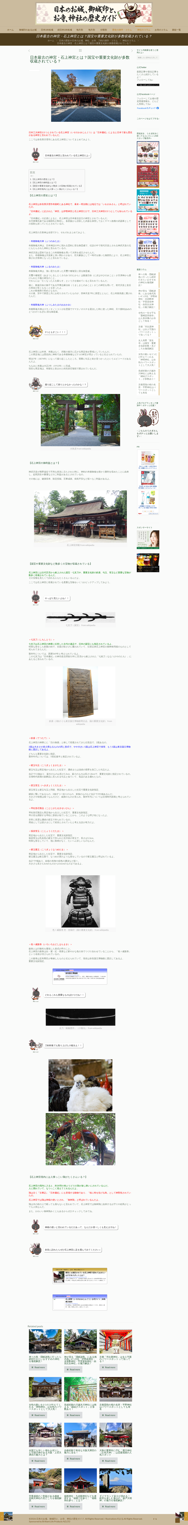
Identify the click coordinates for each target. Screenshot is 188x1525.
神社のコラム (129, 40)
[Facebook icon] (154, 1519)
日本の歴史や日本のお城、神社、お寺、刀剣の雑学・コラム (88, 40)
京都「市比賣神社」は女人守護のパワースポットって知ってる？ (115, 1359)
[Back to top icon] (177, 1520)
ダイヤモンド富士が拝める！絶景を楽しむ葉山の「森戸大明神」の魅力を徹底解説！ (115, 1498)
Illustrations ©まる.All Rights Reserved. (123, 1518)
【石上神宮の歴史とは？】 (43, 179)
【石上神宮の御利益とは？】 (44, 182)
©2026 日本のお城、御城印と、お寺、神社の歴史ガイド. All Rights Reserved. (66, 1518)
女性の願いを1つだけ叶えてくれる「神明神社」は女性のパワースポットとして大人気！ (45, 1406)
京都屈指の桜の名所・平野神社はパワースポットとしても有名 (115, 1406)
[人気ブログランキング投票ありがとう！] (148, 418)
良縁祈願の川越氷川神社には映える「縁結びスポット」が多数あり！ (80, 1406)
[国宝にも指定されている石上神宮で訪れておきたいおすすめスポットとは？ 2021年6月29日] (181, 1516)
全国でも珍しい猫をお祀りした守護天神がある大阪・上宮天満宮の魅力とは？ (45, 1452)
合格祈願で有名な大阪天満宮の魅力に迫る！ (80, 1451)
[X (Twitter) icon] (156, 1519)
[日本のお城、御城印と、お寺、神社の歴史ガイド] (94, 13)
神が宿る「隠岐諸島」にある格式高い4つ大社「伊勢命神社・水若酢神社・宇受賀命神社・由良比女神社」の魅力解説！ (80, 1360)
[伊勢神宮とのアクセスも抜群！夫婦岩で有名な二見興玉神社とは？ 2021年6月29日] (6, 1516)
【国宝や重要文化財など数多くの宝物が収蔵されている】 (57, 186)
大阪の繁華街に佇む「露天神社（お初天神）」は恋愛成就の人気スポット (115, 1452)
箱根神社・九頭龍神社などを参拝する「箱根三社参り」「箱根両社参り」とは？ (80, 1498)
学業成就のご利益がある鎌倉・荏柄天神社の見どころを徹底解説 (45, 1498)
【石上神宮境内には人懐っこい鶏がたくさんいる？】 (55, 189)
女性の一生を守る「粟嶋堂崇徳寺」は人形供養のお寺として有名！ (147, 316)
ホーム (51, 40)
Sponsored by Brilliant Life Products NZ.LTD (49, 1521)
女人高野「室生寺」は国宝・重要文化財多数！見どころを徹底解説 (147, 344)
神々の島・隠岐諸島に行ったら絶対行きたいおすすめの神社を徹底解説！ (45, 1359)
